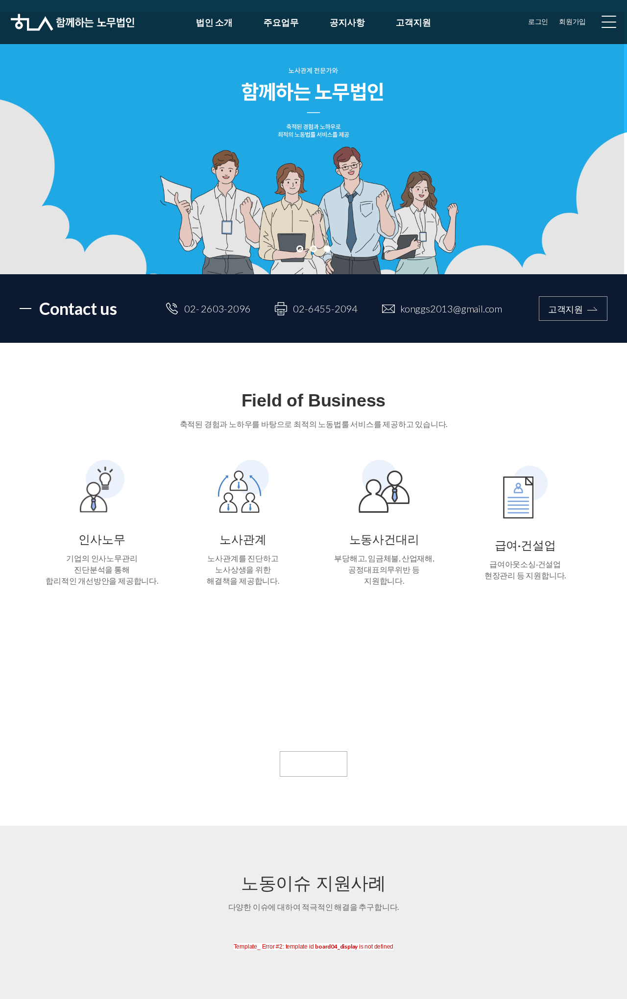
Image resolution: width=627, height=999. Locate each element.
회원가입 (572, 21)
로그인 (538, 21)
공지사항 (347, 22)
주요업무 (281, 22)
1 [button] (299, 248)
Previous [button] (16, 137)
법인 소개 (214, 22)
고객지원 (413, 22)
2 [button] (313, 248)
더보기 (304, 764)
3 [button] (327, 248)
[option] (313, 137)
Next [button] (611, 137)
